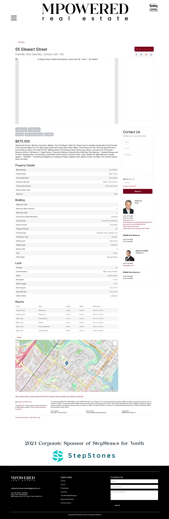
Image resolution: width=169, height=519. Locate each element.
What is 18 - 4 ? (129, 179)
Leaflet (86, 391)
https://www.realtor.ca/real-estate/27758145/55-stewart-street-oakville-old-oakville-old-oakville (49, 396)
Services (64, 492)
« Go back (20, 42)
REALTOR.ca (22, 405)
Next (116, 91)
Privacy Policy (66, 503)
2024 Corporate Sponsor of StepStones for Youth (84, 443)
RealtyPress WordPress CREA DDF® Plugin (27, 417)
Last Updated (54, 411)
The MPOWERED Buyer (69, 495)
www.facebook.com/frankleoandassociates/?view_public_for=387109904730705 (137, 223)
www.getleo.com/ (128, 220)
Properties (65, 488)
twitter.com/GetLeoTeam (131, 226)
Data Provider (90, 411)
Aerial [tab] (19, 337)
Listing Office (125, 411)
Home (63, 481)
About (63, 484)
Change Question (128, 186)
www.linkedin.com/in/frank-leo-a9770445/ (136, 228)
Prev (17, 91)
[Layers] (115, 343)
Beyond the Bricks (67, 499)
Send (137, 191)
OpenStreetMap (94, 391)
